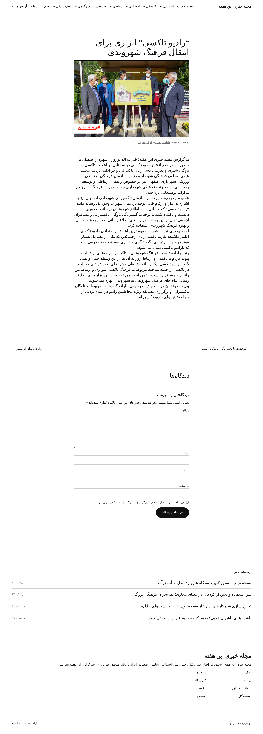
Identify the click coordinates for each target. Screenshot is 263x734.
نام (186, 453)
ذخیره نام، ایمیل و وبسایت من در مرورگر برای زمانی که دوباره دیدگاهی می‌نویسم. (142, 502)
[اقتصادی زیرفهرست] (161, 6)
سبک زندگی (64, 6)
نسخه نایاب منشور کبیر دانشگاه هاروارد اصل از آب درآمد (204, 583)
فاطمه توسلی (162, 142)
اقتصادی (168, 6)
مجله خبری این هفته (235, 6)
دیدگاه (185, 410)
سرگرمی (84, 6)
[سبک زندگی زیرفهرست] (54, 6)
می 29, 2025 (18, 582)
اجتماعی (134, 6)
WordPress (17, 723)
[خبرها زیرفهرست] (31, 6)
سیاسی (117, 6)
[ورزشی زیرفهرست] (95, 6)
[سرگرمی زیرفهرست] (76, 6)
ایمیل (185, 469)
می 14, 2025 (18, 618)
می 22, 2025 (18, 606)
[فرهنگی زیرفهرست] (144, 6)
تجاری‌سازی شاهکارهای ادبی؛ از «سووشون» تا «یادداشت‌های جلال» (196, 606)
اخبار (149, 142)
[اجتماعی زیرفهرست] (127, 6)
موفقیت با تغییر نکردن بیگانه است (224, 348)
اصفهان (141, 142)
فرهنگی (151, 6)
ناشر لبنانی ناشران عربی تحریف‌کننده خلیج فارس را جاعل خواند (199, 618)
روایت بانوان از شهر (29, 348)
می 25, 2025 (18, 594)
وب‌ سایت (184, 486)
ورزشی (101, 6)
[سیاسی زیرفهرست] (111, 6)
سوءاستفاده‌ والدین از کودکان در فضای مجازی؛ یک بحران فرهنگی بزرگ (193, 594)
